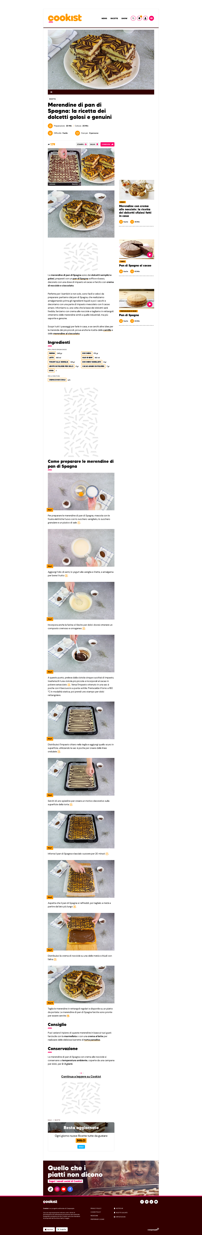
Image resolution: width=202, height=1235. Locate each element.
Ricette (114, 18)
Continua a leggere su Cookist (81, 1076)
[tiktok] (50, 1189)
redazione (94, 1216)
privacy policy (96, 1208)
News (104, 18)
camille (107, 330)
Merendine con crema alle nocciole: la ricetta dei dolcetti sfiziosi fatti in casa (135, 211)
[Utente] (145, 18)
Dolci (50, 1120)
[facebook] (70, 1189)
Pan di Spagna (129, 315)
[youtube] (63, 1189)
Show (124, 18)
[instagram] (57, 1189)
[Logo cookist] (65, 18)
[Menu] (151, 18)
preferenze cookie (97, 1219)
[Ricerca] (133, 18)
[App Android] (62, 1229)
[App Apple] (49, 1229)
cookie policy (96, 1212)
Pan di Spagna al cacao (135, 265)
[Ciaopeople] (153, 1229)
